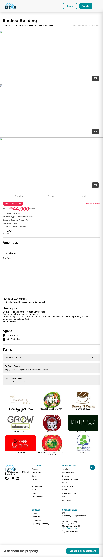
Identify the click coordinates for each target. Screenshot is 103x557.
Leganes (35, 483)
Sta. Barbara (37, 497)
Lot (63, 497)
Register (86, 6)
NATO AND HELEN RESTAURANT (51, 409)
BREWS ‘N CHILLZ (83, 409)
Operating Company (40, 524)
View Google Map (69, 528)
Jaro (34, 476)
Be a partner (37, 520)
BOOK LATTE (51, 432)
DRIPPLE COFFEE (83, 432)
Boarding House (69, 472)
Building (65, 476)
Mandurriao (37, 486)
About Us (36, 517)
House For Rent (69, 493)
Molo (34, 490)
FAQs (34, 513)
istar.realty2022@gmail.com (73, 516)
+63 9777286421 (73, 531)
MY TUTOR (83, 453)
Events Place (67, 486)
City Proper (36, 472)
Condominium (68, 483)
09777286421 (13, 339)
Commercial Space (70, 479)
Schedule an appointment (83, 551)
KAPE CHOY (20, 453)
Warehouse (67, 500)
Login (70, 6)
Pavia (34, 493)
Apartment (66, 469)
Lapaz (34, 479)
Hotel (64, 490)
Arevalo (35, 469)
